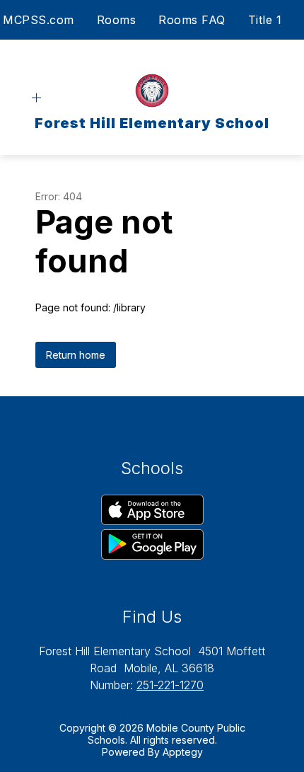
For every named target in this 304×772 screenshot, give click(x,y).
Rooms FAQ (192, 20)
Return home (75, 355)
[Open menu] (36, 98)
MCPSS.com (38, 20)
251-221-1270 (170, 685)
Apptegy (183, 752)
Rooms (116, 20)
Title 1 (265, 20)
